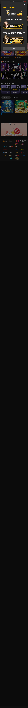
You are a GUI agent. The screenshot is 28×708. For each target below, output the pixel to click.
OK (14, 48)
